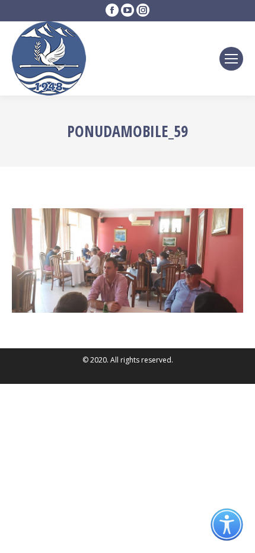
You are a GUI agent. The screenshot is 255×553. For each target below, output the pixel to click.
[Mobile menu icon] (231, 59)
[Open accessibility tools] (227, 524)
